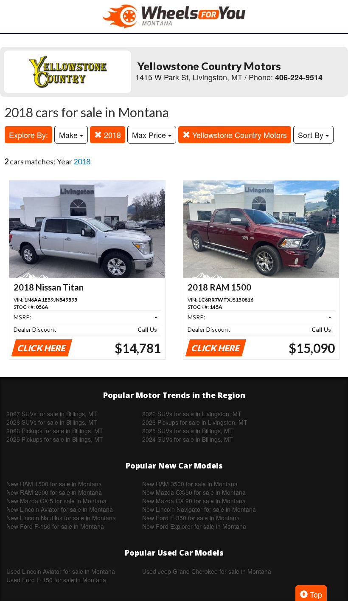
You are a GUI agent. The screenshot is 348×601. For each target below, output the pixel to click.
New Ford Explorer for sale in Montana (194, 526)
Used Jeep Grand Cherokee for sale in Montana (206, 571)
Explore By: (28, 134)
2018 (111, 134)
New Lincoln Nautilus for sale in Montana (61, 518)
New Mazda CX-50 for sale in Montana (194, 492)
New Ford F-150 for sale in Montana (55, 526)
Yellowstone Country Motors (238, 134)
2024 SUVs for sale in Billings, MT (187, 439)
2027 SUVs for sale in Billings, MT (51, 413)
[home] (174, 16)
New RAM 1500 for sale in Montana (54, 484)
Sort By (312, 134)
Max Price (150, 134)
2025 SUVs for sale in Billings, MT (187, 430)
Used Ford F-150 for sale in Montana (56, 580)
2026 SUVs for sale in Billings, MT (51, 422)
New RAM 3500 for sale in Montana (190, 484)
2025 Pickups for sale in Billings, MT (54, 439)
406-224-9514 (299, 77)
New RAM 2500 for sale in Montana (54, 492)
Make (69, 134)
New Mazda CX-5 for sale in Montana (56, 501)
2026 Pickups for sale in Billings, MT (54, 430)
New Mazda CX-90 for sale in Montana (194, 501)
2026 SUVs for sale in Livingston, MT (191, 413)
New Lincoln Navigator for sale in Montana (199, 509)
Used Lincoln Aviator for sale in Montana (60, 571)
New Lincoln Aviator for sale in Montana (59, 509)
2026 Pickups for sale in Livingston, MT (194, 422)
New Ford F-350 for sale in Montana (191, 518)
